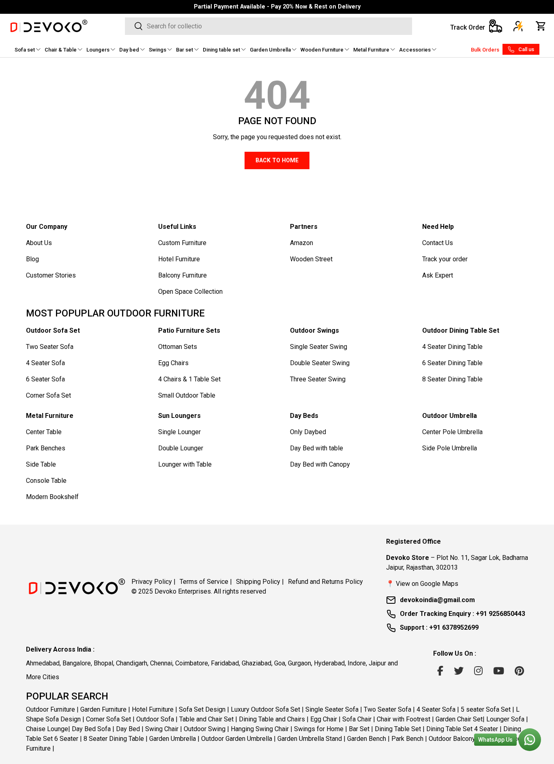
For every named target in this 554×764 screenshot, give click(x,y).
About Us (39, 243)
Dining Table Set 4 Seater (462, 729)
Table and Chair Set (206, 719)
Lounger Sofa (505, 719)
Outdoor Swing (204, 729)
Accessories (415, 50)
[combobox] (268, 26)
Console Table (46, 480)
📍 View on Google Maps (422, 584)
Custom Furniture (182, 243)
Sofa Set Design (202, 709)
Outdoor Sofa (155, 719)
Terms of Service (206, 581)
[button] (541, 26)
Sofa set (25, 50)
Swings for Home (319, 729)
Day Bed (128, 729)
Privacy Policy (153, 581)
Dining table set (221, 50)
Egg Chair (323, 719)
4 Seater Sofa (45, 363)
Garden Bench (366, 738)
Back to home (277, 160)
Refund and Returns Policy (325, 581)
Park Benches (45, 448)
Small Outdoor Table (186, 395)
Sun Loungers (179, 416)
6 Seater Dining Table (452, 363)
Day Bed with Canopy (320, 464)
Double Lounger (180, 448)
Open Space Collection (190, 291)
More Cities (42, 677)
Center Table (44, 432)
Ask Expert (437, 275)
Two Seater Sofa (49, 347)
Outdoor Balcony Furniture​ (465, 738)
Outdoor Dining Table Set (460, 330)
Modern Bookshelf (52, 497)
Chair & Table (61, 50)
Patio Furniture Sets (189, 330)
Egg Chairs (173, 363)
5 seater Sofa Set (486, 709)
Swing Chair (161, 729)
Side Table (41, 464)
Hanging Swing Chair (260, 729)
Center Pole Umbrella (452, 432)
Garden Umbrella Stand (309, 738)
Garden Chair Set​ (459, 719)
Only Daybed (308, 432)
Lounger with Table (185, 464)
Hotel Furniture (179, 259)
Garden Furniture (103, 709)
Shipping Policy (260, 581)
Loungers (98, 50)
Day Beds (304, 416)
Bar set (184, 50)
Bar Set (359, 729)
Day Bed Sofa (91, 729)
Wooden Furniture (322, 50)
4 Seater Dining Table (452, 347)
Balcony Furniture (182, 275)
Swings (157, 50)
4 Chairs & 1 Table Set (189, 379)
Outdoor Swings (314, 330)
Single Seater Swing (318, 347)
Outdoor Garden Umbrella (236, 738)
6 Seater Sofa (45, 379)
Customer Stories (51, 275)
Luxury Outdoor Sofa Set (265, 709)
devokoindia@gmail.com (437, 600)
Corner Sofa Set (48, 395)
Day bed (129, 50)
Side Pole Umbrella (449, 448)
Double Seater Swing (320, 363)
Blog (32, 259)
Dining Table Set (398, 729)
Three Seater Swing (318, 379)
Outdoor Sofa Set (53, 330)
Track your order (445, 259)
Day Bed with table (316, 448)
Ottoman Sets (177, 347)
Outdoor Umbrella (449, 416)
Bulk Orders (485, 50)
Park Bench (407, 738)
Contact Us (437, 243)
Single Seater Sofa (332, 709)
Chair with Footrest (403, 719)
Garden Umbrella (270, 50)
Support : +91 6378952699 (439, 627)
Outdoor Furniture (50, 709)
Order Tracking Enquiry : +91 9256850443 (462, 614)
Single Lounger (179, 432)
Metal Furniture (371, 50)
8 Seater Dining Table (452, 379)
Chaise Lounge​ (47, 729)
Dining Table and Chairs (272, 719)
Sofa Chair (356, 719)
